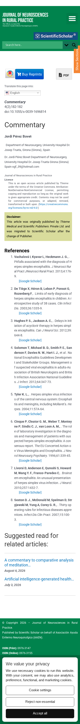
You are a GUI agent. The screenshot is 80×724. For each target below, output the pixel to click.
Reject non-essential (40, 701)
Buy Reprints (31, 74)
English (14, 92)
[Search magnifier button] (74, 45)
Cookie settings (40, 690)
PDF (66, 75)
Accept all (40, 713)
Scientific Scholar (29, 632)
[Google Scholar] (30, 281)
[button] (72, 18)
